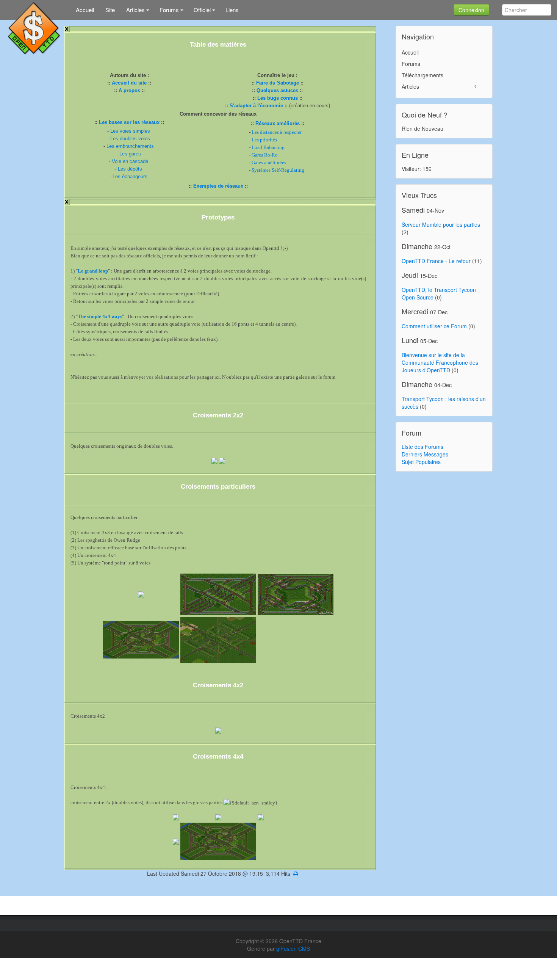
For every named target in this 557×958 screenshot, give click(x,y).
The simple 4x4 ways (100, 316)
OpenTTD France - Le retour (436, 261)
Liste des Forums (422, 446)
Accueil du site (129, 83)
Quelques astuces (277, 90)
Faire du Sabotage (277, 83)
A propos (129, 90)
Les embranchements (130, 146)
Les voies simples (130, 131)
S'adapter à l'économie (256, 105)
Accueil (410, 52)
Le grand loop (93, 271)
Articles (410, 86)
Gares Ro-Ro (265, 155)
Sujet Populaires (421, 462)
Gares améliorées (269, 162)
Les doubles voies (130, 138)
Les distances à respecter (277, 132)
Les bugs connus (277, 98)
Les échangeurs (130, 176)
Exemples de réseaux (218, 186)
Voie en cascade (130, 161)
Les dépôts (130, 169)
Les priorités (264, 140)
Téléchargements (422, 75)
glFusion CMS (293, 948)
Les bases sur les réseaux (129, 122)
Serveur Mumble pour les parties (441, 224)
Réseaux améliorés (277, 123)
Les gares (130, 154)
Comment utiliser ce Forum (434, 326)
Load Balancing (268, 147)
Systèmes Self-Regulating (278, 170)
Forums (411, 63)
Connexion (471, 10)
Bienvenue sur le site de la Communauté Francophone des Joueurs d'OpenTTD (440, 362)
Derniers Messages (425, 454)
